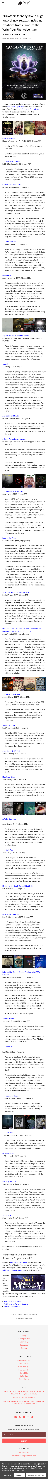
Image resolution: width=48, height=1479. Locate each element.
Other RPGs (24, 1373)
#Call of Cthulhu (16, 1315)
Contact (24, 1348)
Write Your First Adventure (31, 109)
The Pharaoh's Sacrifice (11, 161)
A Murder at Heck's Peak (11, 751)
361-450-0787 (24, 1452)
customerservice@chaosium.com (24, 1455)
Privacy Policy (20, 1470)
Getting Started (24, 1338)
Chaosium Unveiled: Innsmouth (24, 1397)
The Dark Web (7, 850)
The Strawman (8, 1133)
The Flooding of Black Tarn (12, 491)
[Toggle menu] (3, 3)
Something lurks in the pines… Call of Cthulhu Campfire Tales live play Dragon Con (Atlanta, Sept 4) (24, 1402)
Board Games (24, 1379)
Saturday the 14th (9, 1182)
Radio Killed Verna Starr (11, 185)
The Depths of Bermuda (11, 1096)
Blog (24, 1335)
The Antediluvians (9, 242)
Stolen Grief (7, 1215)
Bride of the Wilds (9, 538)
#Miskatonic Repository (24, 1318)
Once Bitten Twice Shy (10, 914)
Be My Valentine (8, 1153)
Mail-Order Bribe (8, 777)
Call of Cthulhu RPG (24, 1360)
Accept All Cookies (36, 1475)
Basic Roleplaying (24, 1366)
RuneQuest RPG (24, 1363)
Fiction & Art (24, 1376)
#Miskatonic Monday (30, 1315)
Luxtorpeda (6, 275)
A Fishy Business (9, 819)
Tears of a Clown (8, 725)
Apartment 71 (7, 1047)
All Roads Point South (10, 416)
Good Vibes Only (8, 138)
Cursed (5, 364)
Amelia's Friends (8, 1018)
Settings (7, 1475)
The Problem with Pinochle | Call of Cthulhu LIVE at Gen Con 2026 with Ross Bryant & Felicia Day (24, 1392)
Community (24, 1342)
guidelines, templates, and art (13, 1270)
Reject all (19, 1475)
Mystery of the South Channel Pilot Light (17, 886)
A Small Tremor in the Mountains (14, 439)
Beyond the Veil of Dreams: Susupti (15, 336)
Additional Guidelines (12, 1306)
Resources (24, 1345)
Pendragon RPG (24, 1370)
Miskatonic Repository (15, 106)
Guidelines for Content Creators (16, 1304)
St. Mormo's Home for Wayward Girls (15, 592)
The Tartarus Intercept (11, 694)
